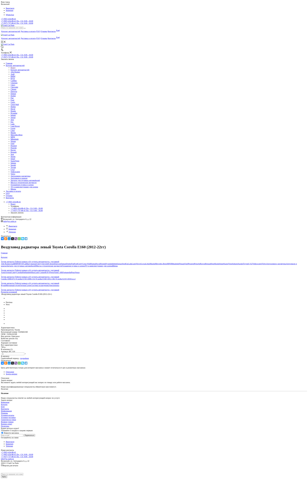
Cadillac (26, 264)
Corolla (19, 272)
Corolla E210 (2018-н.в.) (66, 279)
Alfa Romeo (5, 264)
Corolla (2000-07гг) (8, 279)
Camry (13, 272)
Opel (186, 264)
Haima (93, 264)
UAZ (250, 264)
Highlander (26, 272)
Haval (98, 264)
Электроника (53, 285)
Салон (28, 285)
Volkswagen (257, 264)
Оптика (23, 285)
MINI (169, 264)
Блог (3, 407)
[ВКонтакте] (2, 238)
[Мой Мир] (9, 238)
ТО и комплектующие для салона (98, 266)
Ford (76, 264)
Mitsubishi (175, 264)
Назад (13, 68)
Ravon (202, 264)
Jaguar (119, 264)
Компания (5, 402)
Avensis (8, 272)
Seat (212, 264)
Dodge (68, 264)
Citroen (51, 264)
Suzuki (240, 264)
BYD (21, 264)
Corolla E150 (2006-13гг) (26, 279)
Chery (38, 264)
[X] (12, 238)
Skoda (216, 264)
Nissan (181, 264)
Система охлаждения (39, 285)
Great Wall (86, 264)
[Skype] (22, 238)
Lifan (148, 264)
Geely (80, 264)
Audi (12, 264)
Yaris (56, 272)
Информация (6, 411)
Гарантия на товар (8, 420)
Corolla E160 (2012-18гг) (46, 279)
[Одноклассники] (5, 238)
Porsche (197, 264)
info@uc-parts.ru (9, 221)
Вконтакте (10, 8)
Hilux (33, 272)
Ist (70, 272)
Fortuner (66, 272)
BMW (16, 264)
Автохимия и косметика (276, 264)
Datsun (63, 264)
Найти (4, 477)
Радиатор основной (9, 292)
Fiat (72, 264)
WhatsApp (10, 15)
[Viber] (15, 238)
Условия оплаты (7, 415)
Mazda (152, 264)
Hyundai (108, 264)
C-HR (60, 272)
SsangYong (228, 264)
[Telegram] (26, 238)
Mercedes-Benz (161, 264)
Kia (126, 264)
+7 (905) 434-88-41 (8, 19)
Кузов (3, 285)
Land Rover (136, 264)
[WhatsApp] (19, 238)
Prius (73, 272)
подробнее (24, 358)
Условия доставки (8, 417)
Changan (32, 264)
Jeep (123, 264)
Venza (77, 272)
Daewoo (57, 264)
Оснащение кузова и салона (73, 266)
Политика (5, 426)
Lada (130, 264)
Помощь (4, 413)
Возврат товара (7, 422)
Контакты (5, 409)
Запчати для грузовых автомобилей (21, 266)
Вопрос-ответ (6, 424)
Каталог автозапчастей (20, 70)
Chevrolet (44, 264)
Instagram (9, 10)
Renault (208, 264)
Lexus (143, 264)
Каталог (4, 404)
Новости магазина (11, 433)
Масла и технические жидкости (49, 266)
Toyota (245, 264)
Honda (102, 264)
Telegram (12, 232)
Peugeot (191, 264)
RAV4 (47, 272)
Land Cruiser (40, 272)
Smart (221, 264)
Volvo (264, 264)
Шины (115, 266)
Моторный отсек (13, 285)
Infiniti (114, 264)
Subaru (235, 264)
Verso (52, 272)
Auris (3, 272)
